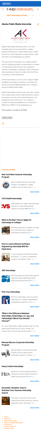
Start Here (6, 4)
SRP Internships (8, 270)
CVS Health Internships (12, 198)
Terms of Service (10, 426)
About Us (7, 419)
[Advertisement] (20, 146)
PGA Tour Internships (11, 292)
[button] (38, 24)
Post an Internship (10, 421)
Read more (34, 192)
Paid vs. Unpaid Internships (13, 423)
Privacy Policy (9, 428)
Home (6, 417)
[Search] (38, 10)
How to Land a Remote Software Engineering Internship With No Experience (16, 246)
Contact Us (8, 424)
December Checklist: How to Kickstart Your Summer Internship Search (16, 390)
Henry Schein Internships (12, 366)
